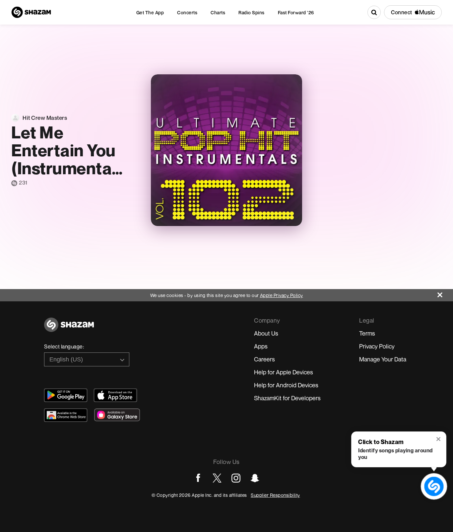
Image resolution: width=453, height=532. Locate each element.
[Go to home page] (69, 328)
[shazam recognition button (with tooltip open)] (433, 486)
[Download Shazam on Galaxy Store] (117, 415)
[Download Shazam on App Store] (115, 395)
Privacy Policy (377, 346)
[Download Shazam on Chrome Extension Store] (65, 415)
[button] (438, 439)
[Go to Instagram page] (235, 478)
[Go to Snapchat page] (254, 478)
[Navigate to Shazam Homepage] (31, 12)
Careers (264, 359)
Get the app (150, 12)
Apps (261, 346)
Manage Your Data (382, 359)
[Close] (445, 293)
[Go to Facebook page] (198, 478)
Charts (218, 12)
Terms (367, 333)
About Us (266, 333)
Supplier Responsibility (275, 495)
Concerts (187, 12)
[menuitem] (150, 12)
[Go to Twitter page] (217, 478)
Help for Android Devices (286, 385)
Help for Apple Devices (283, 372)
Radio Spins (251, 12)
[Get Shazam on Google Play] (65, 395)
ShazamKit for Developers (287, 398)
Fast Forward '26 (296, 12)
